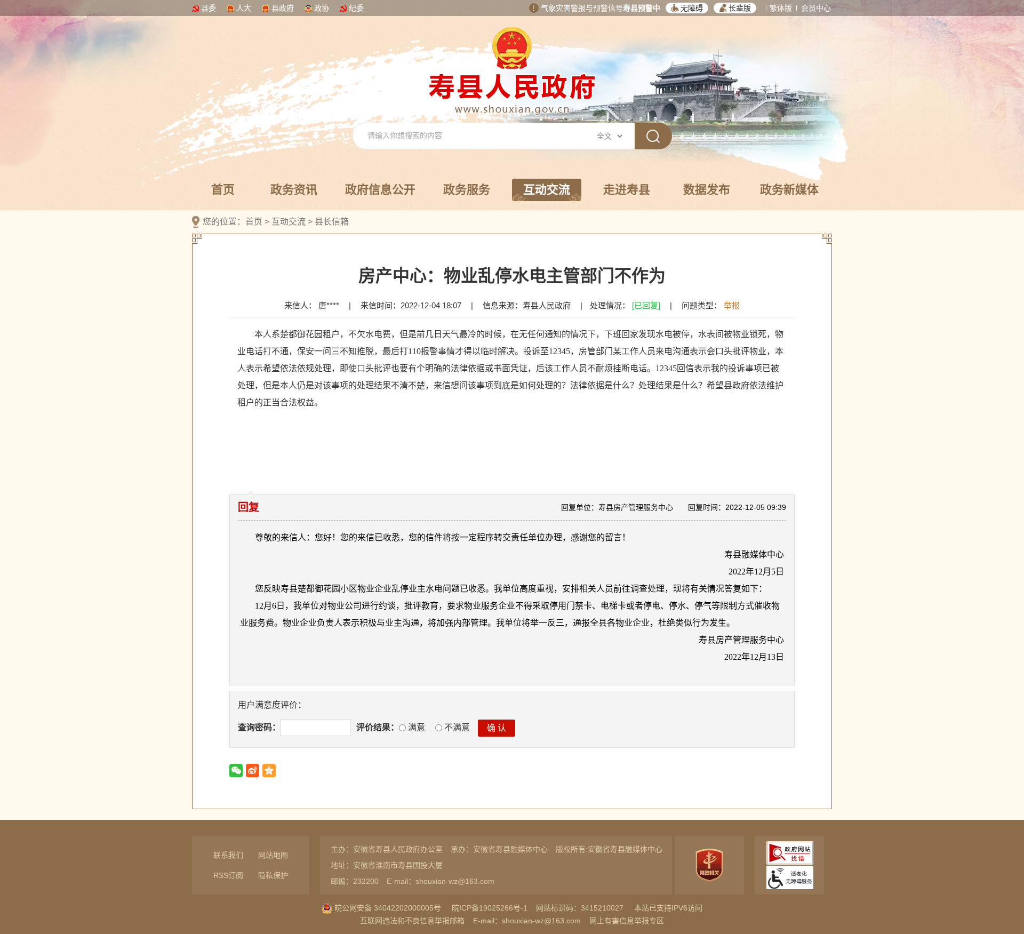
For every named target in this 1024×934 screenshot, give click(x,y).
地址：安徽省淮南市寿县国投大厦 (387, 865)
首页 (223, 189)
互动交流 (546, 189)
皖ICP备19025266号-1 (489, 908)
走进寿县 (626, 189)
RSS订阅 (228, 875)
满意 (415, 727)
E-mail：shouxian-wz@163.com (440, 881)
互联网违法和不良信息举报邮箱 (412, 920)
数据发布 (706, 189)
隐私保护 (273, 875)
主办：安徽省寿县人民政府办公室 (387, 849)
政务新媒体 (789, 189)
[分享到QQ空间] (269, 770)
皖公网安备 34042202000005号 (386, 908)
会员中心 (816, 8)
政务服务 (466, 189)
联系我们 (228, 855)
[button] (687, 8)
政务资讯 (293, 189)
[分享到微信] (236, 770)
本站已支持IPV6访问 (668, 908)
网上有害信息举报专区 (626, 920)
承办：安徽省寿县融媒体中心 (499, 849)
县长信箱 (332, 221)
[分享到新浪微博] (252, 770)
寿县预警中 (641, 8)
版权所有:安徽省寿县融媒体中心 (609, 849)
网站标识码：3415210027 (579, 908)
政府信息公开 (380, 189)
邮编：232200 (355, 881)
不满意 (456, 727)
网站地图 (273, 855)
